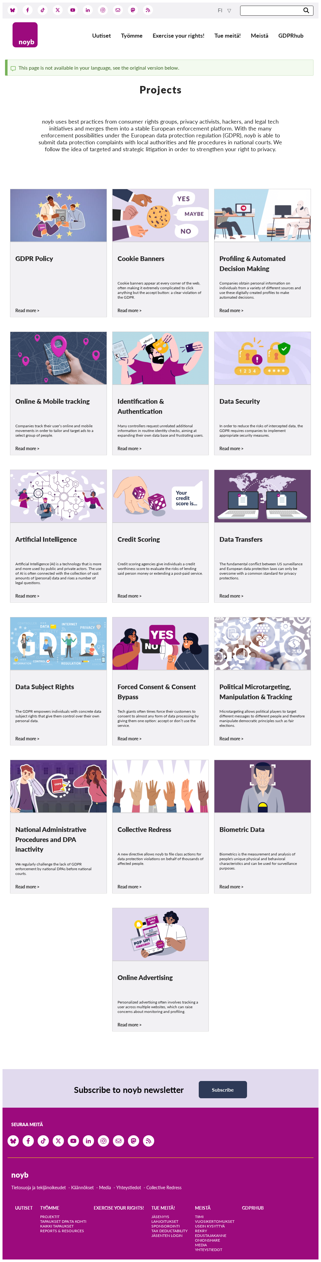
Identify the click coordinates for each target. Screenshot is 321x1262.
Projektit (50, 1216)
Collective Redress (164, 1187)
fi (221, 10)
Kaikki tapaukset (57, 1226)
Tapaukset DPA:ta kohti (63, 1221)
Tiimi (199, 1216)
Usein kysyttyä (210, 1226)
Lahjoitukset (164, 1221)
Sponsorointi (165, 1226)
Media (105, 1187)
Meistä (259, 35)
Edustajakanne (210, 1235)
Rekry (201, 1230)
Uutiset (101, 35)
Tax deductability (169, 1230)
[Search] (306, 10)
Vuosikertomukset (214, 1221)
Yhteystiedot (128, 1187)
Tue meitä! (227, 35)
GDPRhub (290, 35)
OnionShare (207, 1240)
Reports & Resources (62, 1230)
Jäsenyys (160, 1216)
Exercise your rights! (178, 35)
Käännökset (82, 1187)
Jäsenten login (166, 1235)
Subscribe (223, 1090)
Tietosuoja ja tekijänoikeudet (38, 1187)
